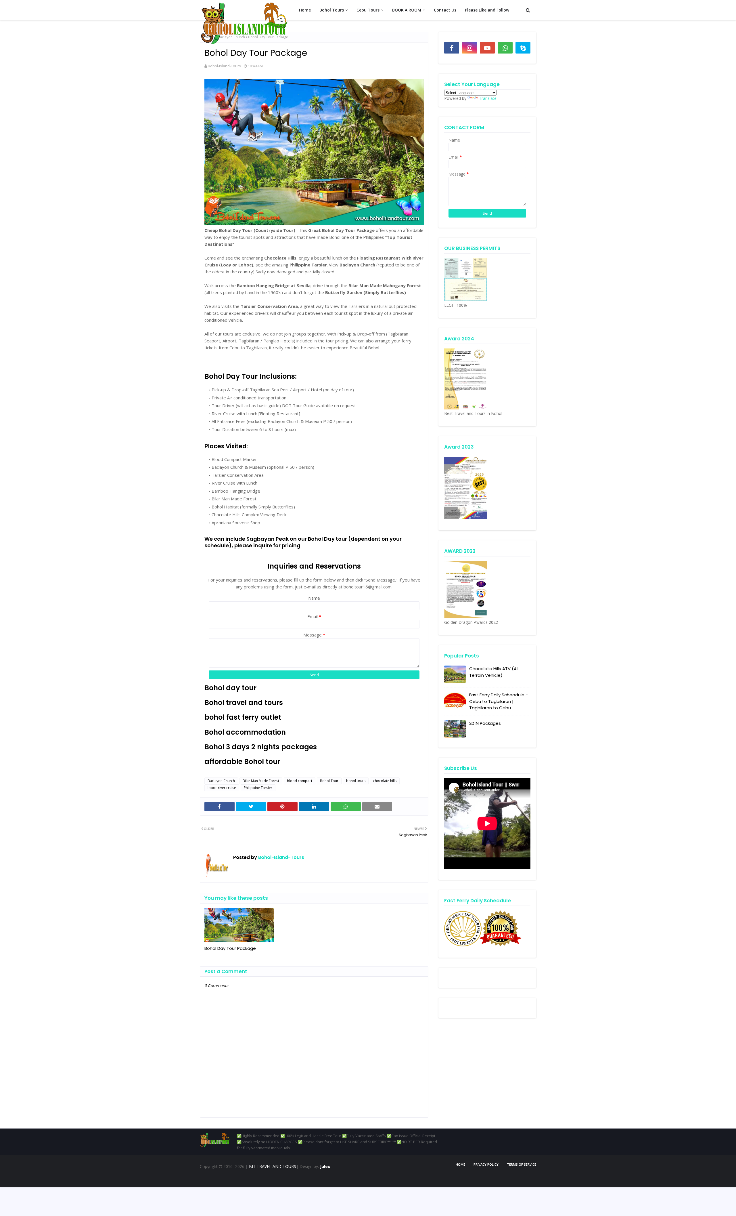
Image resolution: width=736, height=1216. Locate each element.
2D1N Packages (485, 723)
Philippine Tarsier (258, 787)
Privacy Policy (486, 1164)
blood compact (299, 780)
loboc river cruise (222, 787)
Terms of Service (521, 1164)
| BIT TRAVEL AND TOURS (270, 1166)
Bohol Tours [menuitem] (331, 10)
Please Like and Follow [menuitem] (487, 10)
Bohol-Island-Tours (224, 65)
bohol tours (355, 780)
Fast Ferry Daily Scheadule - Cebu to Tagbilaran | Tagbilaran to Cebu (498, 701)
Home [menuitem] (305, 10)
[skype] (522, 48)
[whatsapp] (505, 48)
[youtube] (487, 48)
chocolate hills (384, 780)
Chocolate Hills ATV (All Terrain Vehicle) (493, 672)
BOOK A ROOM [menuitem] (406, 10)
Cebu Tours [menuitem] (367, 10)
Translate (488, 98)
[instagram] (469, 48)
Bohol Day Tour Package (230, 948)
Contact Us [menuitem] (445, 10)
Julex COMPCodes (282, 1178)
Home (460, 1164)
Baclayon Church (221, 780)
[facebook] (451, 48)
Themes (228, 1178)
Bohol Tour (329, 780)
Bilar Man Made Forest (261, 780)
